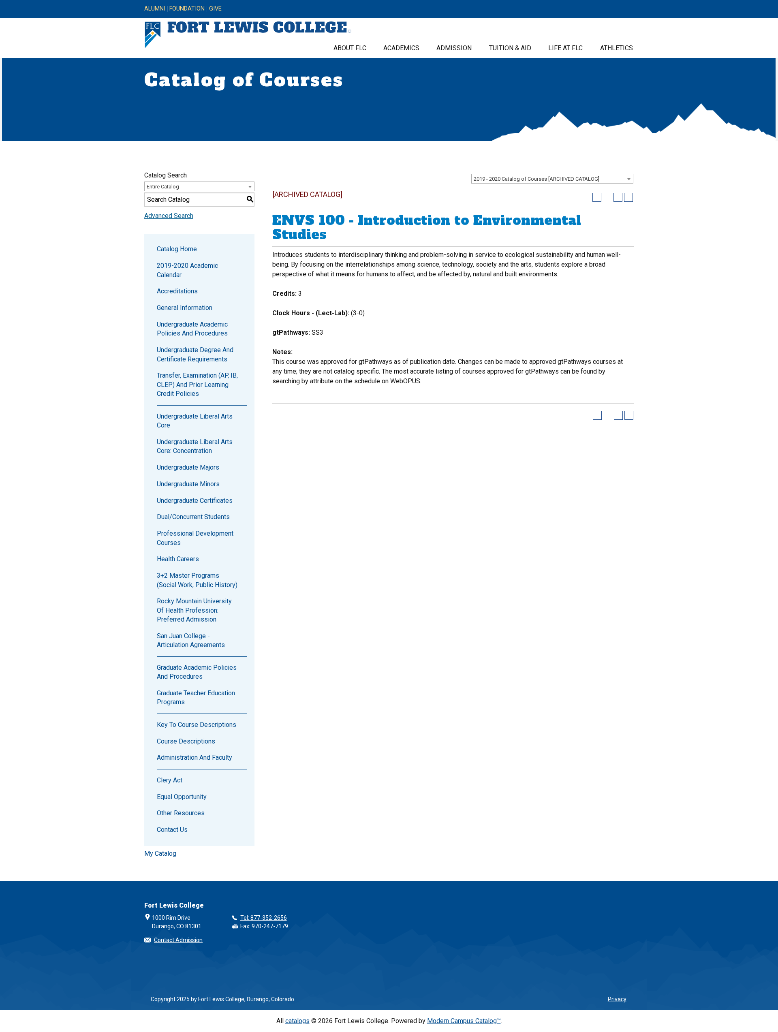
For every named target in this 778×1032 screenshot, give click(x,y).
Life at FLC (565, 48)
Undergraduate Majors (188, 467)
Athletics (616, 48)
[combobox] (552, 179)
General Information (184, 308)
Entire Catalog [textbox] (163, 187)
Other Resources (181, 813)
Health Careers (178, 559)
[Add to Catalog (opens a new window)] (596, 197)
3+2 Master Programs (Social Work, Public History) (197, 580)
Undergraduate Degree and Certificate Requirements (195, 354)
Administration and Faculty (194, 757)
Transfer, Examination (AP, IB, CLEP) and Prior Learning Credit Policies (197, 384)
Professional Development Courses (195, 538)
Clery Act (169, 780)
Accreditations (177, 291)
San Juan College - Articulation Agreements (191, 640)
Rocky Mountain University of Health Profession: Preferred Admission (194, 610)
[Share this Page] (607, 197)
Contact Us (172, 829)
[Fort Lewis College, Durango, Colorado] (248, 35)
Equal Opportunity (182, 797)
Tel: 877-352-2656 (263, 917)
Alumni (154, 9)
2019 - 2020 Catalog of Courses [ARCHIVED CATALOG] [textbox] (536, 179)
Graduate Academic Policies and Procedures (197, 672)
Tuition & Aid (510, 48)
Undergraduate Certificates (195, 500)
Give (215, 9)
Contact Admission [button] (178, 940)
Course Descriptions (186, 741)
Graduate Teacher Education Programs (196, 697)
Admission (454, 48)
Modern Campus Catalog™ (464, 1021)
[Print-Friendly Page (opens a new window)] (617, 197)
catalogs (297, 1021)
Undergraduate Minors (188, 484)
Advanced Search (168, 216)
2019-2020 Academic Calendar (187, 270)
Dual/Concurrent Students (193, 517)
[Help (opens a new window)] (628, 197)
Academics (401, 48)
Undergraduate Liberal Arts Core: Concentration (195, 446)
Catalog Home (177, 249)
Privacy (617, 999)
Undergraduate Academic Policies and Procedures (192, 328)
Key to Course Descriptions (196, 725)
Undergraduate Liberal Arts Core (195, 420)
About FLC (349, 48)
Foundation (187, 9)
